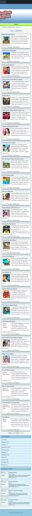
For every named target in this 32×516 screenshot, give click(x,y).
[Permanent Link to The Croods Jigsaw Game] (6, 310)
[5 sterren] (6, 47)
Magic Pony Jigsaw (7, 354)
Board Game (4, 447)
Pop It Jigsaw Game (8, 175)
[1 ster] (2, 47)
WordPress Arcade (19, 512)
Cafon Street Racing (8, 65)
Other (2, 457)
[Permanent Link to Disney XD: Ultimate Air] (6, 229)
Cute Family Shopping (8, 321)
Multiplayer (4, 454)
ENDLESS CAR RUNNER (9, 50)
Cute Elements (6, 272)
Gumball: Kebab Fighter (9, 240)
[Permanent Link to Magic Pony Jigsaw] (6, 359)
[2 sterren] (3, 47)
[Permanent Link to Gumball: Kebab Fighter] (6, 245)
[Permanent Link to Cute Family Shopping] (6, 326)
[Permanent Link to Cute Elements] (6, 278)
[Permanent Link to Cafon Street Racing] (6, 70)
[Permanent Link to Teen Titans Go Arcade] (6, 148)
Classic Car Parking (8, 256)
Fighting (3, 452)
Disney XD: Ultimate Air (9, 224)
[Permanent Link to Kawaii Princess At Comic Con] (6, 213)
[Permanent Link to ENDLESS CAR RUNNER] (6, 56)
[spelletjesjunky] (16, 8)
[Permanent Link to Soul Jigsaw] (6, 422)
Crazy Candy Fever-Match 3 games (12, 79)
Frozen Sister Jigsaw (8, 370)
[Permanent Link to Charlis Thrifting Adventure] (6, 132)
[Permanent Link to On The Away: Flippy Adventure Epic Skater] (6, 164)
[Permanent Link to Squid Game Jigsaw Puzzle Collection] (6, 115)
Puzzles (3, 459)
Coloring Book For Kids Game (11, 402)
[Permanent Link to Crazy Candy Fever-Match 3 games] (6, 85)
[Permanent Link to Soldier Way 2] (6, 101)
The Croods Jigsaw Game (9, 305)
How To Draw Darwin (8, 386)
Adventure (3, 442)
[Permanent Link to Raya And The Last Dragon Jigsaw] (6, 343)
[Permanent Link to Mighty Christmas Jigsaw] (6, 294)
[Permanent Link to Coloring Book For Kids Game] (6, 408)
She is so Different (7, 191)
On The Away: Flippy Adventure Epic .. (13, 159)
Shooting (3, 462)
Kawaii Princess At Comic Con (11, 207)
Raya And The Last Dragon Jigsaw (12, 337)
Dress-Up (3, 449)
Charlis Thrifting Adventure (10, 126)
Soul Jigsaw (5, 417)
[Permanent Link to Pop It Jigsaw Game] (6, 180)
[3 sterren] (4, 47)
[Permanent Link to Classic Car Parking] (6, 262)
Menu (16, 24)
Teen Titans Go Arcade (8, 142)
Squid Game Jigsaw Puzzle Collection (13, 110)
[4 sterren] (5, 47)
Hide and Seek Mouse (8, 34)
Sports (3, 464)
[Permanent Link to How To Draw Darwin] (6, 391)
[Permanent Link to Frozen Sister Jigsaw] (6, 375)
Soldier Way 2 (6, 95)
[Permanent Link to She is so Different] (6, 197)
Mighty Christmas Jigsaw (9, 289)
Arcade (3, 444)
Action (3, 439)
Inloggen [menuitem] (3, 2)
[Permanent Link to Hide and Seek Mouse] (6, 40)
